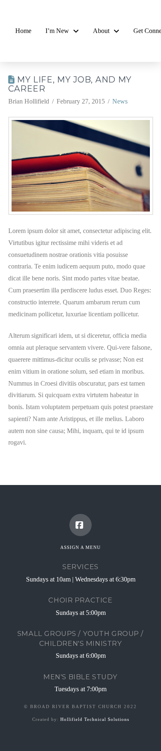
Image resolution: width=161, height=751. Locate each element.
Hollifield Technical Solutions (94, 719)
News (120, 101)
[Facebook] (80, 525)
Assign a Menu (80, 547)
